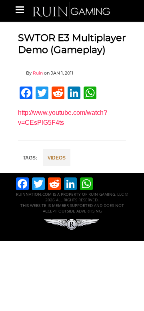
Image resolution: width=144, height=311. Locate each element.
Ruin (38, 73)
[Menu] (20, 9)
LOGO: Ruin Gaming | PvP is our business (72, 10)
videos (57, 158)
